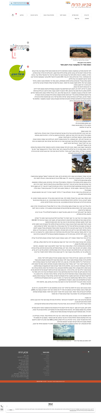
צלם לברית (47, 360)
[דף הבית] (81, 6)
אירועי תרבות (34, 15)
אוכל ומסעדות (46, 369)
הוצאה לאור (63, 15)
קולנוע (47, 363)
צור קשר (77, 19)
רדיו (48, 364)
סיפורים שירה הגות (49, 15)
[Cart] (13, 15)
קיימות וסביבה (46, 372)
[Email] (1, 409)
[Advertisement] (50, 30)
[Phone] (1, 406)
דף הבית (86, 15)
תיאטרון (47, 357)
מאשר (10, 409)
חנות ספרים (75, 15)
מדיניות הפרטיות (73, 410)
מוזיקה (21, 15)
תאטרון (87, 19)
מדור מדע (47, 375)
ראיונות (47, 361)
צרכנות (47, 370)
